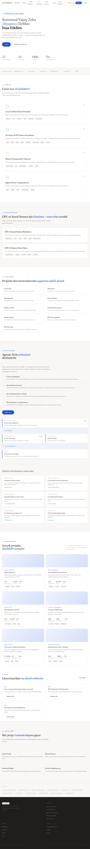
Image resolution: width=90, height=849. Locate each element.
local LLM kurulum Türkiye (9, 790)
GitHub (48, 833)
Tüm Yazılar (82, 678)
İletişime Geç (8, 412)
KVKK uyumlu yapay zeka (56, 793)
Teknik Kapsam (30, 3)
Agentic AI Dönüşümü (52, 812)
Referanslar (71, 3)
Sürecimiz (4, 830)
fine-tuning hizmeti (7, 793)
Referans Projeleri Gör (20, 44)
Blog (54, 3)
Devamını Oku (10, 696)
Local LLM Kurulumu (51, 806)
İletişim (79, 3)
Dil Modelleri (39, 3)
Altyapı (24, 3)
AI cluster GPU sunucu (23, 790)
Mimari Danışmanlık (51, 815)
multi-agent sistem (43, 793)
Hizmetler (17, 3)
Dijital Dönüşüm (60, 3)
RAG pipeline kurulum (31, 793)
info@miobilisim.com (51, 827)
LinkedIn (48, 830)
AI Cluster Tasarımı (51, 809)
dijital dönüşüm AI (69, 793)
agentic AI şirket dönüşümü (38, 790)
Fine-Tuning (49, 818)
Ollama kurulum (65, 790)
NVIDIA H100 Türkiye (77, 790)
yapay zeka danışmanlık (53, 790)
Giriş (85, 3)
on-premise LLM (19, 793)
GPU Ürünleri (46, 3)
